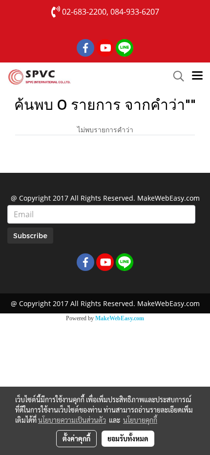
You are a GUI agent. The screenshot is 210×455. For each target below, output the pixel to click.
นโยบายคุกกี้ (140, 419)
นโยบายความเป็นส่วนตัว (72, 419)
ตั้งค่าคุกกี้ (76, 438)
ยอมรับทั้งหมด (127, 438)
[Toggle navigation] (197, 76)
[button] (175, 76)
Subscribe (30, 235)
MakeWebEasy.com (119, 318)
